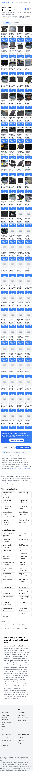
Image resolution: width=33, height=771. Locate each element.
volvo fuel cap (23, 493)
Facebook (21, 740)
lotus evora (7, 551)
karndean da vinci (7, 609)
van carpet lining (22, 535)
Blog (19, 743)
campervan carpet (7, 575)
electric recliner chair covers (24, 521)
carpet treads (10, 476)
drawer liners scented (7, 507)
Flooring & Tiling (8, 17)
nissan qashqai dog (7, 484)
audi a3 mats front (12, 482)
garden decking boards (17, 478)
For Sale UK (7, 2)
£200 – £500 (16, 628)
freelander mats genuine (8, 535)
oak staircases (8, 597)
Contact (20, 738)
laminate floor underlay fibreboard (23, 581)
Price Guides (5, 712)
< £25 (4, 625)
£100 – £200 (6, 628)
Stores (3, 727)
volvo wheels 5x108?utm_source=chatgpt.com (9, 514)
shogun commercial (23, 575)
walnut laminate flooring (8, 563)
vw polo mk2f (23, 587)
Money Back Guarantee (5, 718)
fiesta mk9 (22, 602)
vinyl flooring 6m (7, 569)
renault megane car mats (23, 476)
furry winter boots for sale (23, 502)
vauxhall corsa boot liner (24, 557)
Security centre (6, 740)
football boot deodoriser (23, 513)
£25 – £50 (12, 625)
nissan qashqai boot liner (24, 598)
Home (3, 16)
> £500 (25, 628)
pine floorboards (23, 552)
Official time (5, 745)
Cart (2, 729)
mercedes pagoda (13, 480)
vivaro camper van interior (8, 615)
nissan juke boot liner (22, 563)
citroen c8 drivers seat (7, 603)
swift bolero (23, 614)
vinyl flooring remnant (23, 592)
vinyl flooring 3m (23, 546)
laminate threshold (6, 592)
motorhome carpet (23, 609)
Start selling (21, 712)
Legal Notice (5, 715)
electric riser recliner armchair (7, 495)
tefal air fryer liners (7, 502)
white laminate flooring (8, 557)
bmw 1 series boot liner (7, 546)
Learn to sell (21, 715)
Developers (4, 738)
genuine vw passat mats (23, 569)
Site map (4, 743)
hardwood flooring (6, 540)
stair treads (5, 478)
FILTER (7, 22)
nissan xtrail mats (24, 482)
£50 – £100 (21, 625)
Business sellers (23, 718)
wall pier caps (7, 579)
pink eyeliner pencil (23, 507)
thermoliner (7, 587)
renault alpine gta (23, 540)
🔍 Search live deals (23, 448)
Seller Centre (22, 720)
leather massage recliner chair (7, 522)
